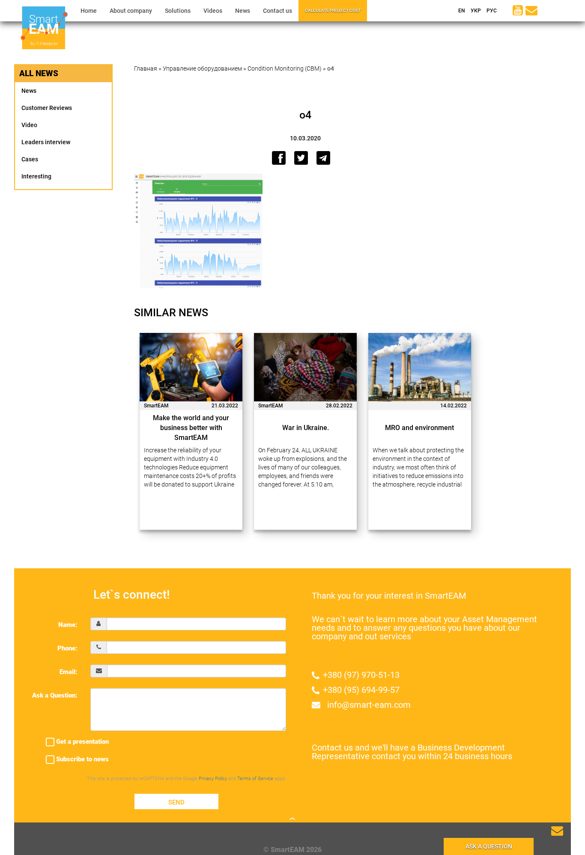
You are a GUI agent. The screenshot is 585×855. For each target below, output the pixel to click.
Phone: (67, 648)
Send (176, 802)
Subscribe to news (81, 759)
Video (29, 125)
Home (89, 10)
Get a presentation (81, 741)
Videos (212, 10)
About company (131, 10)
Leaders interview (45, 142)
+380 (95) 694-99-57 (361, 690)
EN (461, 11)
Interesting (36, 176)
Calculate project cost (333, 10)
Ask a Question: (55, 695)
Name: (68, 625)
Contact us (277, 10)
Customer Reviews (46, 107)
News (242, 10)
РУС (491, 11)
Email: (69, 672)
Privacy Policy (213, 778)
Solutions (178, 10)
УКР (475, 11)
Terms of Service (255, 778)
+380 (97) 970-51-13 (361, 675)
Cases (29, 159)
